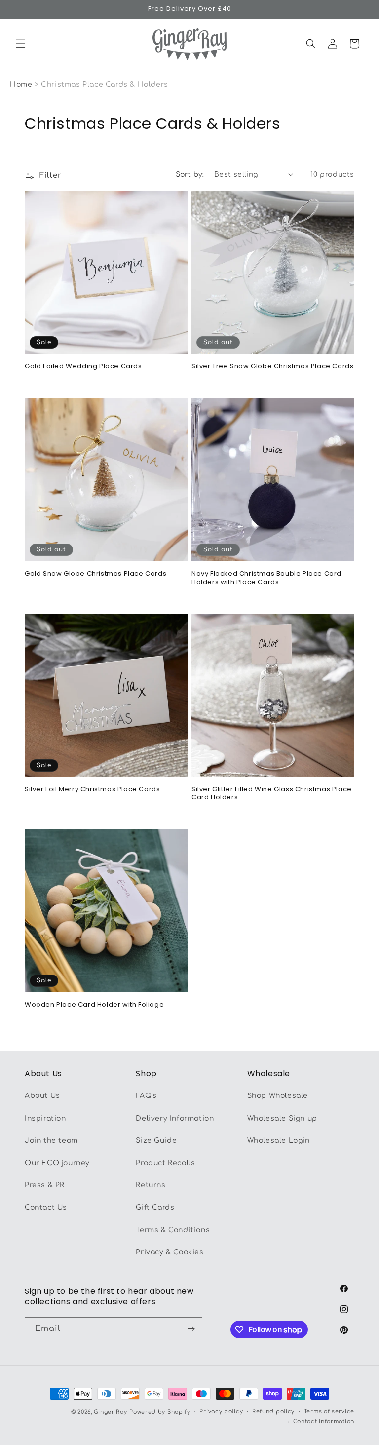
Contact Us (46, 1207)
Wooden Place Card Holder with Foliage (94, 1005)
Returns (150, 1185)
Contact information (323, 1421)
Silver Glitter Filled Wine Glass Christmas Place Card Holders (271, 793)
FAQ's (146, 1095)
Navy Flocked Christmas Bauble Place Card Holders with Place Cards (266, 578)
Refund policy (273, 1411)
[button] (21, 44)
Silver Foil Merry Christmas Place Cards (92, 789)
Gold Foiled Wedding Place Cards (83, 366)
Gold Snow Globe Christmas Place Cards (95, 574)
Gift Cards (155, 1207)
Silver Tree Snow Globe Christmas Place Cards (272, 366)
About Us (42, 1095)
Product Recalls (165, 1163)
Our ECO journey (57, 1163)
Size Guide (156, 1140)
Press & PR (45, 1185)
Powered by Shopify (159, 1412)
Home (21, 84)
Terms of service (329, 1411)
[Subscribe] (191, 1328)
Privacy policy (221, 1411)
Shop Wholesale (277, 1095)
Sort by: (190, 174)
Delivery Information (175, 1118)
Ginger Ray (110, 1412)
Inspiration (45, 1118)
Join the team (51, 1140)
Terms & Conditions (173, 1230)
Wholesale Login (278, 1140)
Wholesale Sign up (282, 1118)
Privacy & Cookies (169, 1252)
